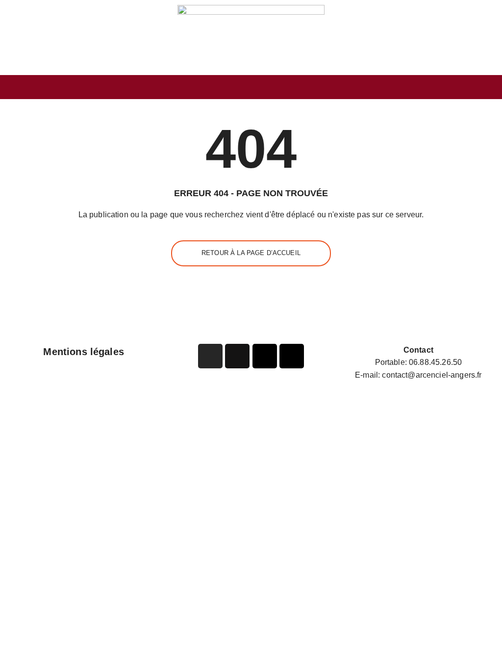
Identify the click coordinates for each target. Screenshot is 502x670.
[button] (251, 87)
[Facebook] (237, 356)
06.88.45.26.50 (435, 362)
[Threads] (291, 356)
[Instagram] (210, 356)
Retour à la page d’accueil (251, 253)
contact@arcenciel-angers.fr (431, 375)
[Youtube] (264, 356)
